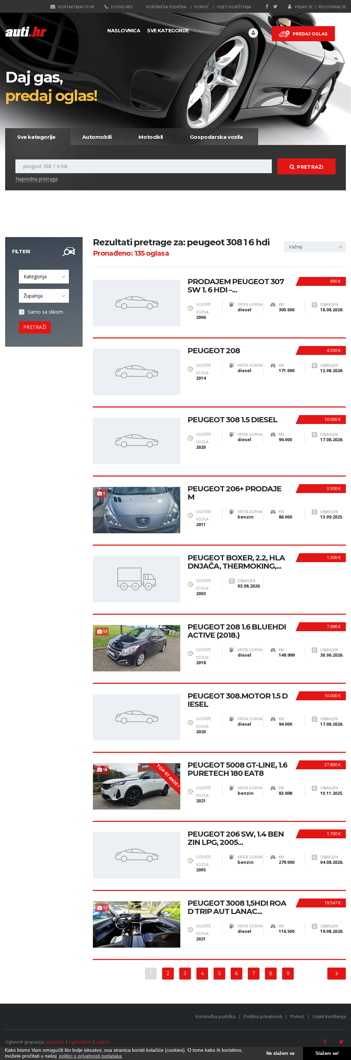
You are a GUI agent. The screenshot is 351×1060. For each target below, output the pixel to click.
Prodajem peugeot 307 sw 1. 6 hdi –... (235, 286)
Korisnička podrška (166, 6)
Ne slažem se (280, 1053)
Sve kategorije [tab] (36, 137)
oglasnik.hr (80, 1042)
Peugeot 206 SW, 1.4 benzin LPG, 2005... (235, 838)
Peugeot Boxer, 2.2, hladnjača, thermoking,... (236, 562)
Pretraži (310, 167)
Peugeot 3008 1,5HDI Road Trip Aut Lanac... (236, 907)
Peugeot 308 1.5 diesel (232, 420)
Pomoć (201, 6)
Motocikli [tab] (150, 137)
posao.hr (55, 1042)
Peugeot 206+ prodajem (234, 493)
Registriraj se (332, 6)
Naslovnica (123, 30)
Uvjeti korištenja (234, 6)
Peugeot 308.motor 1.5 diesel (237, 700)
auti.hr (103, 1042)
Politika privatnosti (263, 1016)
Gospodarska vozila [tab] (216, 137)
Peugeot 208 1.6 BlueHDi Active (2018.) (236, 631)
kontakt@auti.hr (76, 6)
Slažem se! (327, 1053)
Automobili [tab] (96, 137)
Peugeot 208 (213, 351)
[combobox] (44, 276)
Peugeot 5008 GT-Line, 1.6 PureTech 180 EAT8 (237, 769)
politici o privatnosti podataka (90, 1056)
